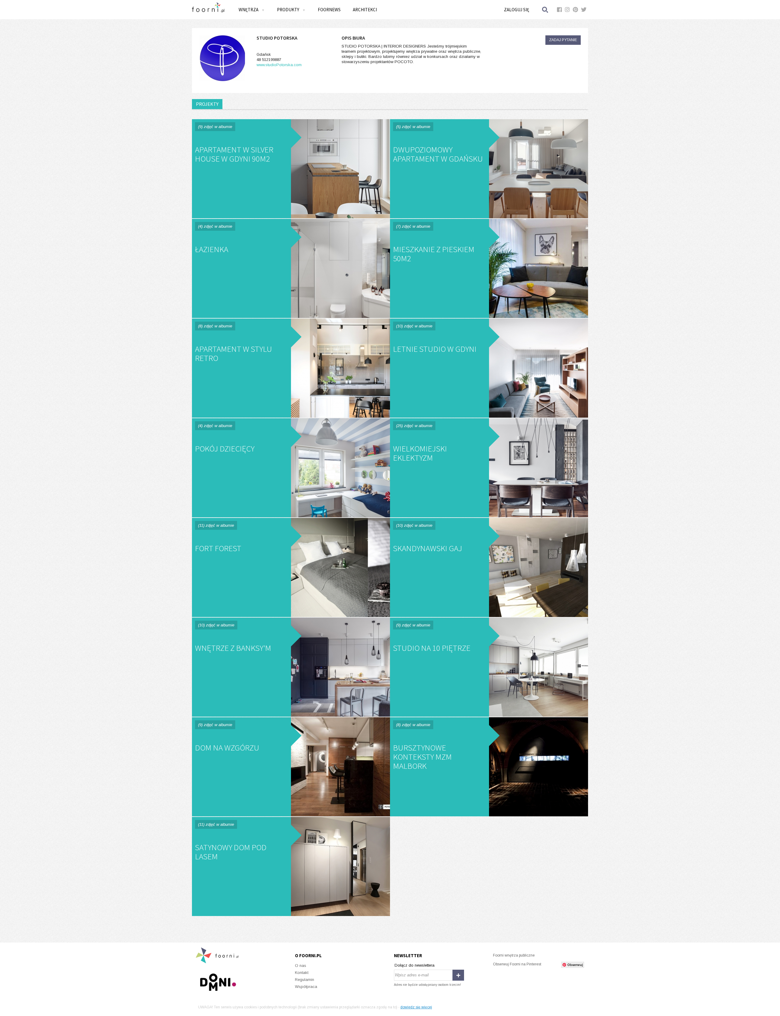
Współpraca (306, 986)
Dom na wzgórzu (291, 766)
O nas (300, 965)
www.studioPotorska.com (279, 64)
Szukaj (545, 9)
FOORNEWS (329, 9)
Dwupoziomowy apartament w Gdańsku (489, 168)
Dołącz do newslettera (414, 965)
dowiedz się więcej (416, 1007)
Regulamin (304, 979)
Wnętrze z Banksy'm (291, 667)
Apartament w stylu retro (291, 368)
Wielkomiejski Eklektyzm (489, 467)
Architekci (365, 9)
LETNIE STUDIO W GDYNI (489, 368)
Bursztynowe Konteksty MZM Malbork (489, 766)
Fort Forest (291, 567)
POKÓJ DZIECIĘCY (291, 467)
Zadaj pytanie (563, 40)
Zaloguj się (516, 9)
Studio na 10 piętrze (489, 667)
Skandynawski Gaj (489, 567)
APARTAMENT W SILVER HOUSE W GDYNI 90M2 (291, 168)
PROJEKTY (207, 104)
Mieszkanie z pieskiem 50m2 (489, 268)
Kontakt (301, 972)
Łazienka (291, 268)
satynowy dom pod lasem (291, 866)
